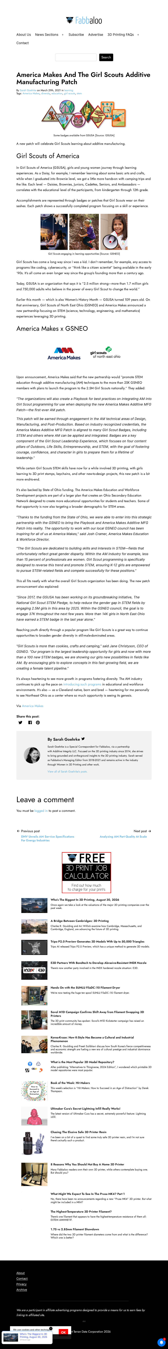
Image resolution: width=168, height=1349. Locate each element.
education (57, 93)
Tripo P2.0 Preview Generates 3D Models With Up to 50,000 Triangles (97, 941)
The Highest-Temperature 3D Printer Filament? (81, 1211)
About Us (23, 35)
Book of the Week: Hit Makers (70, 1083)
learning (68, 90)
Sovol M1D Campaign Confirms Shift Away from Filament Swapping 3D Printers (97, 1014)
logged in (41, 810)
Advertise (95, 35)
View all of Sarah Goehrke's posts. (68, 771)
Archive (21, 1289)
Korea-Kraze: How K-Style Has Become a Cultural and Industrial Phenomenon (92, 1039)
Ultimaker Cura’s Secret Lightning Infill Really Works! (85, 1108)
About (20, 1273)
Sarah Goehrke (28, 90)
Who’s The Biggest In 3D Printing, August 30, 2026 (85, 900)
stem (79, 93)
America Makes (31, 93)
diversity (45, 93)
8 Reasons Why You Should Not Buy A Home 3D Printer (87, 1164)
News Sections (46, 35)
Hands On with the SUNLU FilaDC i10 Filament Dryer (85, 987)
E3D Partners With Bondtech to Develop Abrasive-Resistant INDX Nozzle (99, 963)
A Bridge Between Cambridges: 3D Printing (80, 921)
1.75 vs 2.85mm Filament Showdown (75, 1229)
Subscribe (76, 35)
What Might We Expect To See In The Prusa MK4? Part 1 (88, 1194)
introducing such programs (82, 684)
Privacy (21, 1284)
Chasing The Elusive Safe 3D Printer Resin (78, 1132)
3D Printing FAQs (120, 35)
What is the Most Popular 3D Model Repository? (82, 1062)
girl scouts (69, 93)
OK (63, 1332)
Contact (22, 43)
